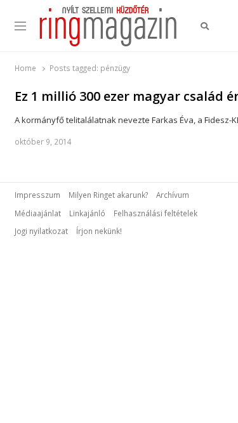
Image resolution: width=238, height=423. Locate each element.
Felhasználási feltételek (155, 213)
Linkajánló (87, 213)
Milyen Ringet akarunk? (108, 195)
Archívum (172, 195)
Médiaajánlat (38, 213)
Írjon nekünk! (99, 231)
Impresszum (37, 195)
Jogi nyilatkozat (41, 231)
